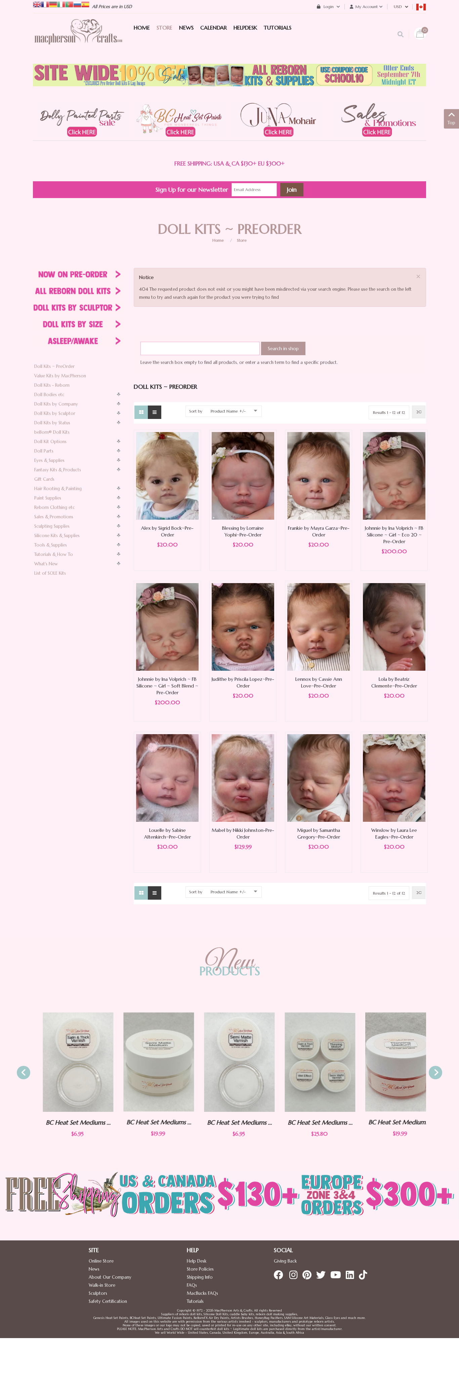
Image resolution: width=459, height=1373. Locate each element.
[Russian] (77, 4)
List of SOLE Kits (50, 573)
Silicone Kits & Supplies (57, 535)
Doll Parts (43, 451)
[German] (53, 4)
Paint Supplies (47, 498)
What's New (46, 564)
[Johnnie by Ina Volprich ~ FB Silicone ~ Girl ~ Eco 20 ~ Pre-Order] (394, 475)
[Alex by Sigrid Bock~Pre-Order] (167, 475)
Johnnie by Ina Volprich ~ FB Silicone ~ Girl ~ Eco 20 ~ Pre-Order (394, 535)
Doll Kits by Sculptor (54, 413)
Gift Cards (44, 479)
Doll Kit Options (50, 441)
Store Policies (200, 1269)
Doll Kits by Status (52, 423)
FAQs (192, 1285)
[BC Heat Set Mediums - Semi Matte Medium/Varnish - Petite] (229, 1062)
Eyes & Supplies (49, 460)
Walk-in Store (102, 1285)
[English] (37, 4)
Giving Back (285, 1261)
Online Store (101, 1261)
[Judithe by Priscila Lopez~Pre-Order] (243, 626)
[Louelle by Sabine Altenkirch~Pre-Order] (167, 777)
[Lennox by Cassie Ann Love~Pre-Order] (318, 626)
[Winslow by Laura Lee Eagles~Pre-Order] (394, 777)
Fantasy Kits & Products (57, 470)
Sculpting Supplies (52, 526)
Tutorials (195, 1301)
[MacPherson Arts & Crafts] (78, 38)
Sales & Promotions (53, 517)
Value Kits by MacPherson (60, 376)
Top (451, 123)
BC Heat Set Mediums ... (68, 1122)
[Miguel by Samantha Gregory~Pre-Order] (318, 777)
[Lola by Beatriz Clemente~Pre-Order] (394, 626)
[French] (45, 4)
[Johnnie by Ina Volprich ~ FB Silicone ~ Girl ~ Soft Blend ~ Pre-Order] (167, 626)
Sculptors (98, 1293)
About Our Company (110, 1277)
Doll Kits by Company (56, 404)
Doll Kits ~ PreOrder (54, 366)
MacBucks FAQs (202, 1293)
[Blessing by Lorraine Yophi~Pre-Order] (243, 475)
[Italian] (61, 4)
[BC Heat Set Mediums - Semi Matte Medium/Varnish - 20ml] (149, 1061)
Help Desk (196, 1261)
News (94, 1269)
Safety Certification (108, 1301)
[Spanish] (85, 4)
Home (218, 240)
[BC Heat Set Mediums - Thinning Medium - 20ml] (391, 1061)
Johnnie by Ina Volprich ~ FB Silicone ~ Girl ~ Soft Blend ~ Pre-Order (167, 686)
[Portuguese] (69, 4)
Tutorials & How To (53, 554)
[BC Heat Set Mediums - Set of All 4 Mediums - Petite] (310, 1062)
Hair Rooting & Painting (58, 488)
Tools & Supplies (50, 545)
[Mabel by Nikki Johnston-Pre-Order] (243, 777)
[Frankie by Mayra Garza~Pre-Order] (318, 475)
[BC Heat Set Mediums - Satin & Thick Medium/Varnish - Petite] (68, 1062)
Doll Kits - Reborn (52, 385)
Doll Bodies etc (49, 394)
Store (242, 240)
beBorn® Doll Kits (52, 432)
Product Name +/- (228, 411)
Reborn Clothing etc (54, 507)
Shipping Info (200, 1277)
